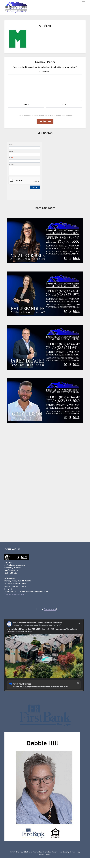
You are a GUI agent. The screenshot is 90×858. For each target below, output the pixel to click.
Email (64, 104)
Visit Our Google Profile (14, 594)
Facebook (50, 609)
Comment (45, 71)
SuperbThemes (45, 854)
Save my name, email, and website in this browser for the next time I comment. (45, 116)
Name (26, 104)
